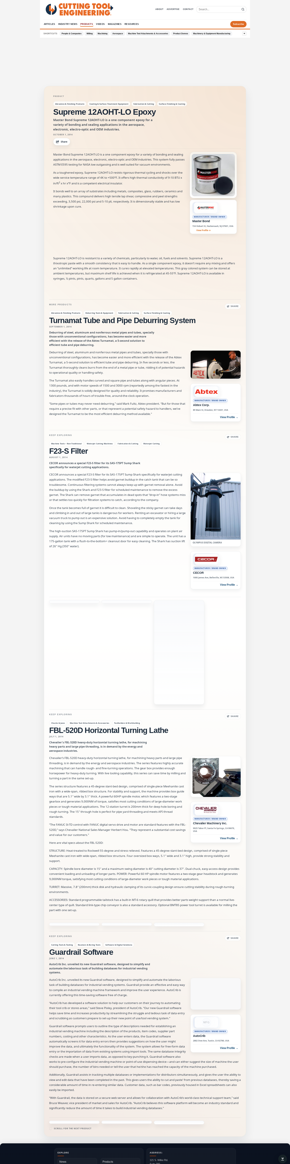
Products (86, 24)
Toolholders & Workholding (127, 611)
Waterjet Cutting (151, 443)
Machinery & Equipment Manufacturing (211, 33)
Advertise (173, 9)
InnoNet (127, 1155)
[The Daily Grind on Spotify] (222, 1129)
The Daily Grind (155, 1129)
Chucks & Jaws (58, 611)
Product (58, 96)
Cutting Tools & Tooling (62, 822)
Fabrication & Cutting (143, 104)
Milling (90, 33)
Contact (188, 9)
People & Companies (72, 33)
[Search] (242, 9)
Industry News (67, 24)
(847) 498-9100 (158, 1080)
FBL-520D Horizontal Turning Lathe (108, 618)
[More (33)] (244, 33)
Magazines (115, 24)
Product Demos (180, 33)
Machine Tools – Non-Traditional (66, 443)
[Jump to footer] (282, 1159)
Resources (132, 24)
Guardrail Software (81, 829)
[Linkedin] (103, 1133)
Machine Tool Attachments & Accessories (148, 33)
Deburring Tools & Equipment (99, 313)
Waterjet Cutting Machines (100, 443)
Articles (49, 24)
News (62, 1064)
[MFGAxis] (119, 1133)
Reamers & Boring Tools (89, 822)
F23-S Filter (68, 451)
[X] (69, 1133)
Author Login (60, 1147)
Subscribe (238, 24)
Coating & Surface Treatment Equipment (108, 104)
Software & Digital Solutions (118, 822)
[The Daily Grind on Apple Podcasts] (230, 1129)
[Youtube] (86, 1133)
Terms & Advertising (80, 1147)
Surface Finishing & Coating (172, 104)
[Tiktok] (111, 1133)
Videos (100, 24)
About (159, 9)
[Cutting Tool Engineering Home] (79, 9)
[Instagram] (77, 1133)
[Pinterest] (94, 1133)
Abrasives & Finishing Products (69, 104)
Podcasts (153, 1122)
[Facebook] (61, 1133)
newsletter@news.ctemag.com (167, 1089)
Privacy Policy (111, 1101)
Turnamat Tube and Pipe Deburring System (122, 320)
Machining (102, 33)
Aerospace (117, 33)
